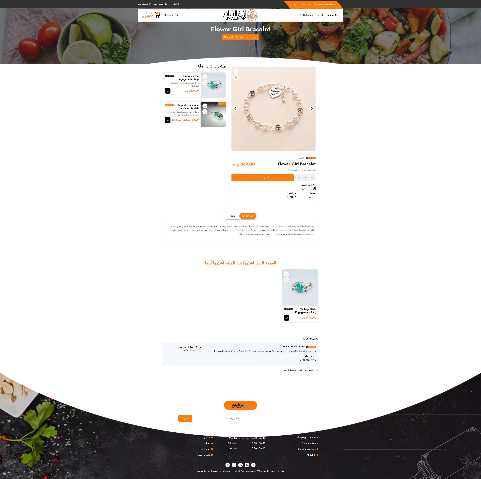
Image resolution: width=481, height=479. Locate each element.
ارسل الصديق (306, 184)
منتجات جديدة (203, 455)
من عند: (312, 356)
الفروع (320, 15)
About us (311, 455)
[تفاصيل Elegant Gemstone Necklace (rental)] (213, 114)
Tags (232, 216)
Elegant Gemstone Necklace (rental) (188, 106)
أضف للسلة (262, 177)
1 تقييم (301, 158)
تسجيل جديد (143, 4)
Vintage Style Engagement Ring (188, 77)
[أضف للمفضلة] (204, 76)
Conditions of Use (307, 449)
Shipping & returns (306, 437)
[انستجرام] (227, 465)
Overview (248, 216)
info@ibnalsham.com (327, 4)
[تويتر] (247, 465)
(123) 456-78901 (304, 4)
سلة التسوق (204, 449)
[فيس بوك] (253, 465)
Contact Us (332, 15)
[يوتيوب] (234, 465)
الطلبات (206, 443)
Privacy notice (309, 443)
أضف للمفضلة (236, 71)
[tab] (247, 216)
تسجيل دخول (158, 4)
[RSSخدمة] (240, 465)
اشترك (185, 418)
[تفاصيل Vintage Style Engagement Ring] (213, 85)
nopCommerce (214, 471)
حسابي (207, 437)
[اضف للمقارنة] (236, 77)
